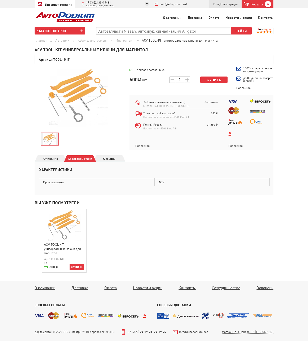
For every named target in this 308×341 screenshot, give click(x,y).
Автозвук (62, 40)
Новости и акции (238, 18)
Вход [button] (216, 4)
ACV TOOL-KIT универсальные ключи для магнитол (62, 248)
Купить (214, 80)
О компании (172, 18)
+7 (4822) (100, 4)
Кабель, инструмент (92, 40)
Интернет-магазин (58, 4)
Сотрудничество (226, 288)
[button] (229, 4)
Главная (41, 40)
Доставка (195, 18)
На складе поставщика (149, 70)
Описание (50, 158)
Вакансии (264, 288)
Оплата (213, 18)
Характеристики (80, 158)
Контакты (265, 18)
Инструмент (125, 40)
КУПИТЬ (77, 267)
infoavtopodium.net (173, 4)
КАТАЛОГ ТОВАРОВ (51, 31)
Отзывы (109, 158)
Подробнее (142, 146)
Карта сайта (43, 331)
